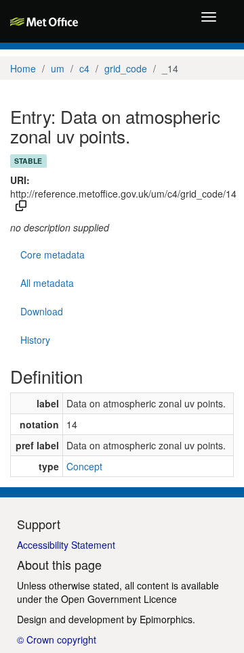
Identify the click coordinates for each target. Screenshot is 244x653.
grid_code (125, 68)
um (57, 68)
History (35, 339)
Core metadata (52, 254)
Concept (84, 466)
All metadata (47, 283)
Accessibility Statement (66, 544)
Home (23, 68)
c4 (84, 68)
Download (41, 311)
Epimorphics (166, 619)
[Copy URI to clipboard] (21, 207)
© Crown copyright (56, 639)
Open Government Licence (119, 599)
